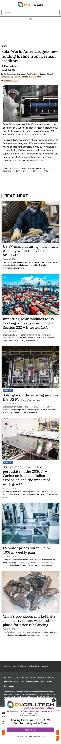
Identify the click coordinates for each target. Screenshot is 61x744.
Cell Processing (10, 74)
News (4, 46)
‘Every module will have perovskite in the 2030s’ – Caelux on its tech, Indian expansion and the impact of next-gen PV (26, 475)
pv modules (47, 168)
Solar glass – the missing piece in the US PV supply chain (30, 397)
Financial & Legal (46, 74)
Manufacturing (7, 77)
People (39, 77)
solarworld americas (22, 171)
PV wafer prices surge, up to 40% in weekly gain (26, 550)
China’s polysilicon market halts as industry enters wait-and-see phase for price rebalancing (29, 620)
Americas (8, 81)
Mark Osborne (11, 66)
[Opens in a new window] (9, 686)
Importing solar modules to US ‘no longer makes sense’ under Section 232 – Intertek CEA (28, 323)
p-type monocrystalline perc (32, 168)
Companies (21, 74)
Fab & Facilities (33, 74)
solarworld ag (8, 171)
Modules (32, 77)
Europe (15, 81)
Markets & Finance (21, 77)
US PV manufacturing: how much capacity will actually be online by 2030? (30, 250)
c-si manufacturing (12, 168)
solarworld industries (39, 171)
